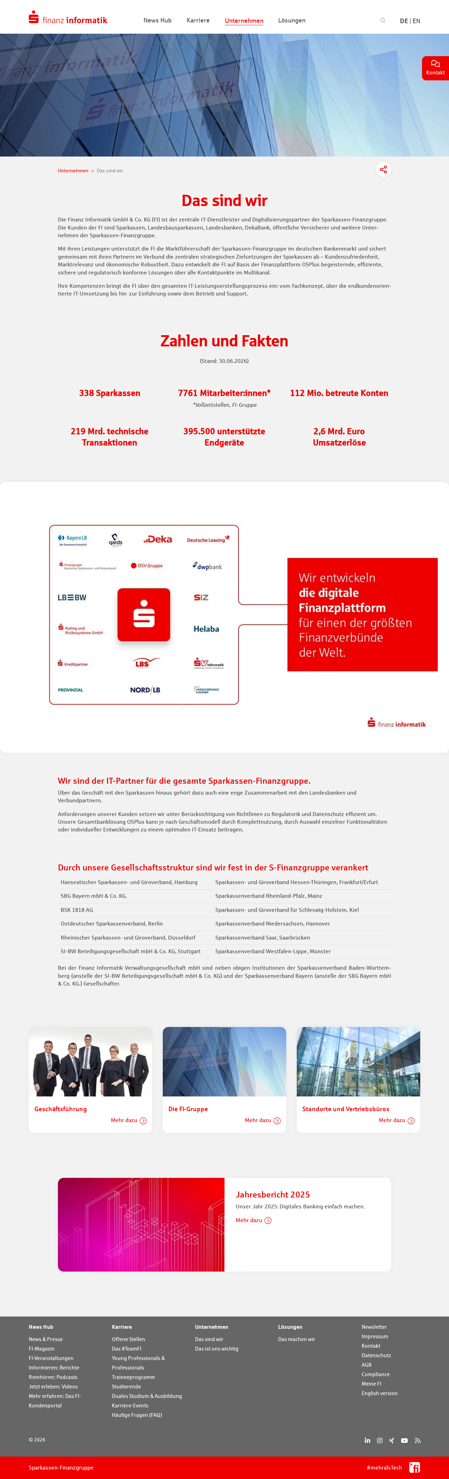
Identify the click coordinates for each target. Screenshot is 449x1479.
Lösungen (290, 1327)
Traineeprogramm (133, 1377)
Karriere (122, 1327)
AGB (366, 1365)
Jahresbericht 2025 (273, 1194)
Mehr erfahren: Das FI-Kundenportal (55, 1400)
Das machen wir (296, 1339)
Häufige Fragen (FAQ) (137, 1415)
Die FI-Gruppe (188, 1109)
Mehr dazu (124, 1120)
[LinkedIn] (367, 1440)
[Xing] (391, 1440)
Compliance (376, 1374)
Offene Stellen (128, 1339)
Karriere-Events (130, 1405)
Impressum (375, 1336)
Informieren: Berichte (54, 1368)
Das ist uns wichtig (217, 1349)
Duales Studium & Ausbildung (147, 1396)
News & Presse (46, 1339)
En (416, 21)
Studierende (126, 1387)
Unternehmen (211, 1327)
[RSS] (417, 1440)
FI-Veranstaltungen (51, 1358)
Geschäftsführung (60, 1109)
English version (380, 1393)
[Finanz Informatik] (68, 17)
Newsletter (374, 1327)
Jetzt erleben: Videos (53, 1387)
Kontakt (371, 1346)
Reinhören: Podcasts (53, 1377)
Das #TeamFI (126, 1349)
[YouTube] (404, 1440)
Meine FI (371, 1384)
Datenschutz (376, 1355)
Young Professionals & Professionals (138, 1363)
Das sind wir (209, 1339)
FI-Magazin (42, 1349)
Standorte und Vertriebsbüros (345, 1109)
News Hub (41, 1327)
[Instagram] (379, 1440)
